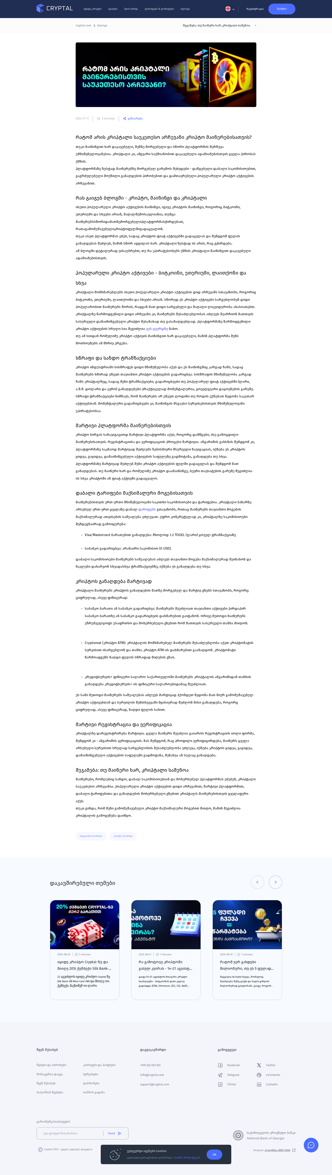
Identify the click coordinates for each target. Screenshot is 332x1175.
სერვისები (90, 1074)
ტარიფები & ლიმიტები (159, 8)
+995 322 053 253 (150, 1065)
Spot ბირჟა (131, 8)
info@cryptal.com (152, 1075)
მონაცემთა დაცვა (50, 1074)
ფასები (112, 8)
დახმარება (91, 1083)
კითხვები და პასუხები (99, 1065)
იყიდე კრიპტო (93, 8)
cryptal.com (83, 25)
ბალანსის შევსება (50, 1092)
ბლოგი (185, 8)
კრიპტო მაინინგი (123, 836)
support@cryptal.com (154, 1084)
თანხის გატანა (94, 1092)
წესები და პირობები (51, 1065)
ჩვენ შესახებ (46, 1083)
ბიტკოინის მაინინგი (91, 836)
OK (214, 1154)
